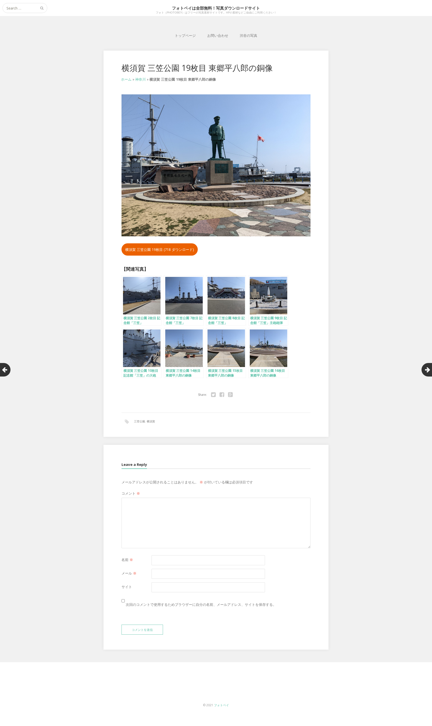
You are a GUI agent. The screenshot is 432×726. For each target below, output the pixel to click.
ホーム (126, 79)
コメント (131, 493)
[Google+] (230, 395)
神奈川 (140, 79)
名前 (127, 559)
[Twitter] (213, 395)
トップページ (185, 35)
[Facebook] (221, 395)
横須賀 (151, 421)
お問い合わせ (217, 35)
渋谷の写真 (248, 35)
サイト (127, 586)
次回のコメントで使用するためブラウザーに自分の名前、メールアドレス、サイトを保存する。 (201, 604)
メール (129, 573)
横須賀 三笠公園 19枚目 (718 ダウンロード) (159, 249)
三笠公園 (139, 421)
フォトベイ (221, 705)
